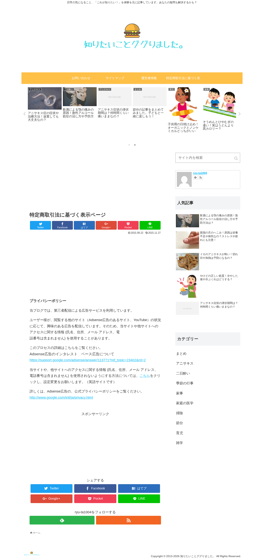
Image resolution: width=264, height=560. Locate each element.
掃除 (179, 413)
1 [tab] (129, 145)
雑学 (179, 443)
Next (240, 114)
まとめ (181, 353)
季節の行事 (184, 383)
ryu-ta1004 (200, 173)
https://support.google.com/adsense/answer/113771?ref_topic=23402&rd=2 (88, 360)
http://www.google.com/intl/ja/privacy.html (61, 397)
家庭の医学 (184, 403)
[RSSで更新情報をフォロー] (128, 520)
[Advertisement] (95, 178)
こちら (145, 376)
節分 (179, 423)
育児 (179, 433)
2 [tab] (135, 145)
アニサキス (184, 363)
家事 (179, 393)
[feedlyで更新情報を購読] (62, 520)
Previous (24, 114)
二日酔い (183, 373)
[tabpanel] (44, 104)
